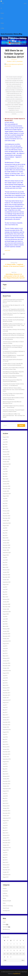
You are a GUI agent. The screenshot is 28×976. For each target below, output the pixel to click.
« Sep (5, 960)
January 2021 (6, 601)
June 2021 (5, 589)
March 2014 (5, 803)
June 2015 (5, 766)
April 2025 (5, 476)
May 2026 (5, 444)
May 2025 (5, 474)
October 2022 (6, 550)
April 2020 (5, 624)
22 (4, 953)
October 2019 (6, 638)
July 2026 (5, 439)
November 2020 (6, 606)
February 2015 (6, 776)
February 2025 (6, 481)
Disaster (5, 888)
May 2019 (5, 651)
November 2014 (6, 783)
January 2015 (6, 778)
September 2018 (7, 670)
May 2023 (5, 533)
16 (7, 950)
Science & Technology (8, 905)
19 (17, 950)
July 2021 (5, 587)
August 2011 (6, 877)
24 (10, 953)
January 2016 (6, 749)
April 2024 (5, 505)
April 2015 (5, 771)
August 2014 (6, 791)
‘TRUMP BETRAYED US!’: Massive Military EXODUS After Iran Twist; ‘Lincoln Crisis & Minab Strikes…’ (13, 389)
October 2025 (6, 461)
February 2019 (6, 658)
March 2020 (5, 626)
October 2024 (6, 491)
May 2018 (5, 680)
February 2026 (6, 451)
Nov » (23, 960)
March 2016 (5, 744)
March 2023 (5, 537)
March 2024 (5, 508)
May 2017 (5, 710)
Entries (5, 924)
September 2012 (7, 847)
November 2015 (6, 754)
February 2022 (6, 569)
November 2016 (6, 724)
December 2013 (6, 810)
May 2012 (5, 857)
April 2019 (5, 653)
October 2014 (6, 786)
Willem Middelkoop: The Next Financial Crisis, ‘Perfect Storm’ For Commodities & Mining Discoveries (13, 347)
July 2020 (5, 616)
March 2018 (5, 685)
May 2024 (5, 503)
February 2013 (6, 835)
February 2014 (6, 805)
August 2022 (6, 555)
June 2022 (5, 560)
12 (17, 947)
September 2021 (7, 582)
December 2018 (6, 663)
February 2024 (6, 510)
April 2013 (5, 830)
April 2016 (5, 741)
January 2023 (6, 542)
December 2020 (6, 604)
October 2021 (6, 579)
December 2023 (6, 515)
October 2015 (6, 756)
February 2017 (6, 717)
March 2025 (5, 478)
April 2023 (5, 535)
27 (20, 953)
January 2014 (6, 808)
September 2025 (7, 464)
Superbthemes (16, 973)
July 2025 (5, 469)
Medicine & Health (7, 900)
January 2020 (6, 631)
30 (7, 957)
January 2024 (6, 513)
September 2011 (7, 874)
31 (10, 957)
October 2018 (6, 668)
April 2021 (5, 594)
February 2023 (6, 540)
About (4, 288)
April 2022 (5, 564)
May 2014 (5, 798)
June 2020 (5, 619)
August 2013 (6, 820)
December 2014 (6, 781)
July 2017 (5, 705)
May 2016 (5, 739)
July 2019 (5, 646)
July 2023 (5, 528)
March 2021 (5, 596)
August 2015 (6, 761)
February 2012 (6, 864)
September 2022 (7, 552)
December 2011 (6, 869)
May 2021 (5, 592)
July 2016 (5, 734)
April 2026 (5, 447)
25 (14, 953)
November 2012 (6, 842)
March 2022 (5, 567)
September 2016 (7, 729)
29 (4, 957)
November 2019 (6, 636)
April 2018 (5, 682)
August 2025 (6, 466)
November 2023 (6, 518)
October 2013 (6, 815)
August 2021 (6, 584)
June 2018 (5, 678)
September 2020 (7, 611)
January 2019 (6, 660)
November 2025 (6, 459)
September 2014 (7, 788)
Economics (5, 891)
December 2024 (6, 486)
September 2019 (7, 641)
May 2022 (5, 562)
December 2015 (6, 751)
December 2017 (6, 692)
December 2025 (6, 456)
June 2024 (5, 501)
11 (14, 947)
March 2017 (5, 714)
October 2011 (6, 872)
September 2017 (7, 700)
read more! (7, 250)
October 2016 (6, 727)
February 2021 (6, 599)
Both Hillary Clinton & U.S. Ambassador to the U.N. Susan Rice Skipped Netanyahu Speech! (14, 276)
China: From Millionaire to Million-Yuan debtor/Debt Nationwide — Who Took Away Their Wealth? (14, 415)
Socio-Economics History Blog (11, 34)
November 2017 (6, 695)
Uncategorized (6, 910)
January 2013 (6, 837)
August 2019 (6, 643)
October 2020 (6, 609)
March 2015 (5, 773)
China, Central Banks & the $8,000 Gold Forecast (13, 317)
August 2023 (6, 525)
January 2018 (6, 690)
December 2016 (6, 722)
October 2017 (6, 697)
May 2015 (5, 769)
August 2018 (6, 673)
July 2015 (5, 764)
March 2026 (5, 449)
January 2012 (6, 867)
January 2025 (6, 483)
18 (14, 950)
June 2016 (5, 737)
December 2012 (6, 840)
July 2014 (5, 793)
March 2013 (5, 832)
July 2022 (5, 557)
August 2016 (6, 732)
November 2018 (6, 665)
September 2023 (7, 523)
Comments (6, 926)
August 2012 (6, 850)
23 (7, 953)
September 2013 (7, 818)
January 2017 (6, 719)
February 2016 (6, 746)
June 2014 (5, 796)
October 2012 (6, 845)
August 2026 (6, 437)
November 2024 (6, 488)
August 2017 (6, 702)
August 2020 (6, 614)
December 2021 (6, 574)
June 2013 (5, 825)
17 (10, 950)
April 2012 (5, 859)
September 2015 (7, 759)
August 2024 (6, 496)
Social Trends (6, 908)
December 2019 (6, 633)
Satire (4, 903)
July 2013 (5, 823)
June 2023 (5, 530)
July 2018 (5, 675)
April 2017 (5, 712)
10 (10, 947)
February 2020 (6, 628)
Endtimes (5, 893)
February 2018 (6, 687)
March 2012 (5, 862)
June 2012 (5, 855)
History (4, 898)
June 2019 (5, 648)
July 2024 (5, 498)
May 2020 (5, 621)
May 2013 (5, 828)
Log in (4, 922)
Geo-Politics (5, 895)
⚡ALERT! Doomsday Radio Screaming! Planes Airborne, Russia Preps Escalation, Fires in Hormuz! (13, 301)
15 (4, 950)
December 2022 (6, 545)
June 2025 (5, 471)
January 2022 (6, 572)
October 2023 (6, 520)
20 (20, 950)
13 (20, 947)
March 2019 (5, 655)
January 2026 (6, 454)
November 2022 (6, 547)
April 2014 (5, 801)
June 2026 (5, 442)
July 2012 (5, 852)
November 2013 (6, 813)
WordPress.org (6, 929)
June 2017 (5, 707)
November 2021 (6, 577)
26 (17, 953)
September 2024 (7, 493)
